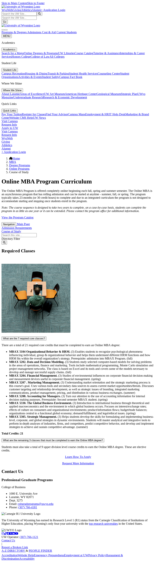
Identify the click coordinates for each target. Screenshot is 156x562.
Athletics (26, 10)
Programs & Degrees (14, 32)
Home (16, 158)
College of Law (40, 56)
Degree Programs (19, 165)
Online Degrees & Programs (41, 53)
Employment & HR (97, 114)
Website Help (26, 555)
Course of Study (11, 231)
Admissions (34, 32)
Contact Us (8, 540)
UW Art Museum (54, 94)
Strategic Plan (129, 94)
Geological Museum (108, 94)
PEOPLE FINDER (40, 550)
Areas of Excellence (32, 94)
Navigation (9, 224)
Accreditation (10, 555)
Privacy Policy (97, 555)
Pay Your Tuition (12, 114)
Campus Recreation (13, 73)
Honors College (21, 56)
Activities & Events (30, 77)
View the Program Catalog (17, 217)
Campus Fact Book (70, 77)
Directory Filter (11, 238)
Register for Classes (34, 114)
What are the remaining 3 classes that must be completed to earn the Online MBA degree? (53, 440)
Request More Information (78, 463)
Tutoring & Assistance (106, 53)
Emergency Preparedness (49, 555)
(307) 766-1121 (29, 537)
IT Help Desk (117, 114)
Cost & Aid (49, 32)
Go (4, 21)
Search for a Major (13, 53)
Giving (17, 10)
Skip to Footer (36, 3)
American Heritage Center (80, 94)
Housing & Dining (36, 73)
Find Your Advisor (57, 114)
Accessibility (27, 558)
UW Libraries (66, 53)
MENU (6, 36)
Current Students (67, 32)
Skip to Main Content (14, 3)
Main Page (23, 224)
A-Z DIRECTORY (14, 550)
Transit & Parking (58, 73)
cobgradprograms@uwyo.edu (35, 503)
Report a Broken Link (15, 547)
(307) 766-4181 (27, 507)
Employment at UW (76, 555)
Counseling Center (109, 73)
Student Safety (50, 77)
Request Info (9, 124)
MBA (12, 161)
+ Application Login (53, 10)
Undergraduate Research (28, 97)
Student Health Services (83, 73)
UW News (39, 117)
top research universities (103, 523)
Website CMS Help (21, 117)
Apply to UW (10, 128)
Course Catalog (84, 53)
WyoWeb (7, 10)
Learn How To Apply (78, 456)
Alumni (36, 10)
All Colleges (56, 56)
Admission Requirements (17, 228)
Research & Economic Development (65, 97)
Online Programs (19, 168)
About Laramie (11, 94)
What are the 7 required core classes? (24, 338)
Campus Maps (76, 114)
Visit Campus (10, 121)
